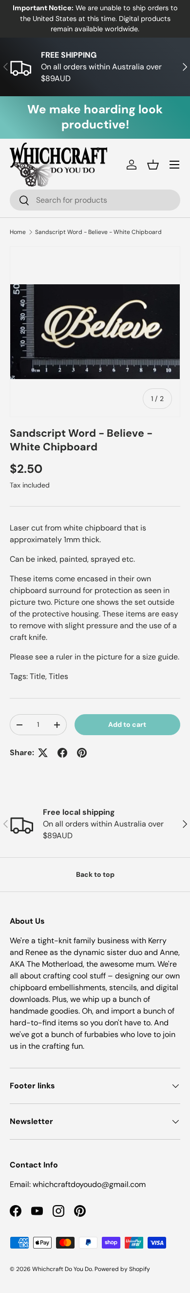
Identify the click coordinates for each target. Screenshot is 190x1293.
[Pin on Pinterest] (82, 753)
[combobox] (95, 200)
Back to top (95, 874)
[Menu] (174, 164)
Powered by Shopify (122, 1269)
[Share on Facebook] (62, 753)
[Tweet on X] (43, 753)
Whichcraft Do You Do (62, 1269)
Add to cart (127, 724)
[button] (153, 164)
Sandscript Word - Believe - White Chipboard (98, 232)
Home (18, 232)
